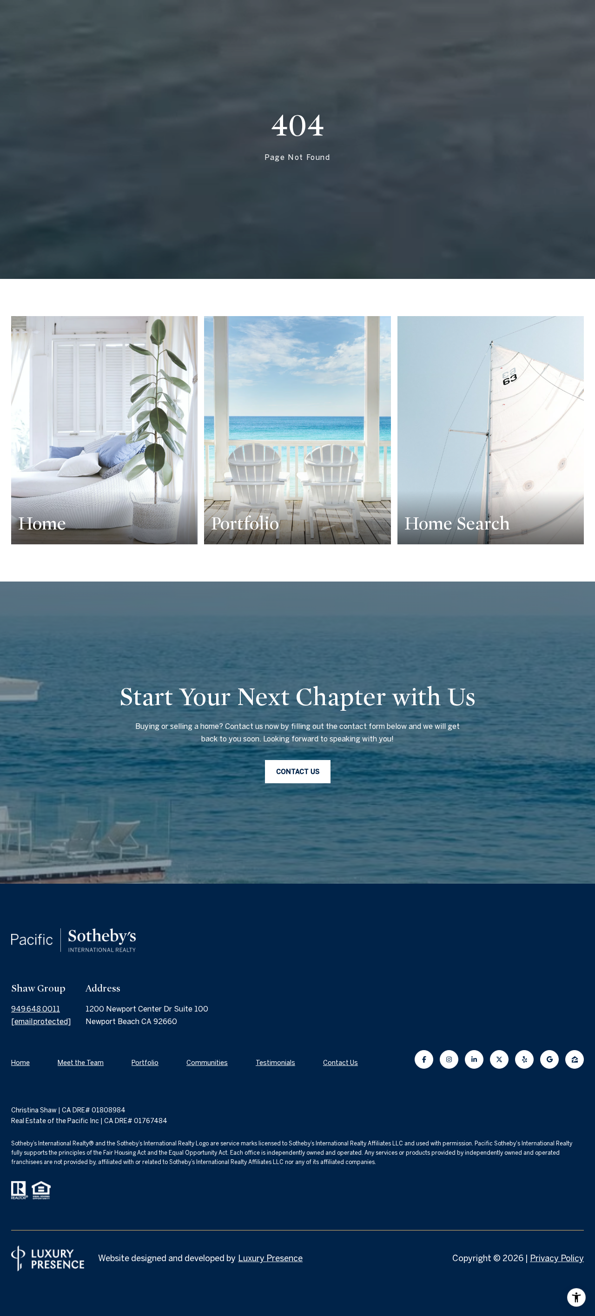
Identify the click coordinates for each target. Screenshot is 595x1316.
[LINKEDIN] (474, 1059)
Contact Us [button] (297, 771)
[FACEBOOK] (424, 1059)
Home (20, 1062)
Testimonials (275, 1062)
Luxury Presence (270, 1258)
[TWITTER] (499, 1059)
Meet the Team (81, 1062)
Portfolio (145, 1062)
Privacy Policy (557, 1258)
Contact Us (340, 1062)
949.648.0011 (35, 1009)
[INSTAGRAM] (449, 1059)
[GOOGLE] (549, 1059)
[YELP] (524, 1059)
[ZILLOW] (574, 1059)
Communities (207, 1062)
